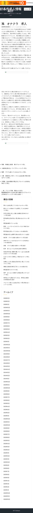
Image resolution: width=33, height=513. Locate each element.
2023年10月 (7, 388)
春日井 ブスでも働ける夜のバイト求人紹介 (16, 237)
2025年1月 (6, 341)
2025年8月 (7, 320)
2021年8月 (6, 468)
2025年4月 (7, 332)
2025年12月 (7, 307)
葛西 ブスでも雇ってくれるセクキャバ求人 (14, 172)
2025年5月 (7, 329)
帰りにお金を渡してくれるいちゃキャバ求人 (16, 205)
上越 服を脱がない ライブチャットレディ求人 (14, 168)
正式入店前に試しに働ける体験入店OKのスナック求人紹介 (16, 214)
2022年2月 (7, 450)
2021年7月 (6, 471)
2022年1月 (6, 453)
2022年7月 (7, 434)
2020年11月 (7, 496)
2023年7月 (7, 397)
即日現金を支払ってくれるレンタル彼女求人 (16, 231)
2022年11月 (7, 422)
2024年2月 (7, 375)
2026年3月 (7, 298)
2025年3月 (7, 335)
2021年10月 (7, 462)
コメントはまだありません (19, 27)
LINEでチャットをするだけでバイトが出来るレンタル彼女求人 (16, 241)
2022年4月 (7, 443)
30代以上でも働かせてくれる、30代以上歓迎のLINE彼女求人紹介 (16, 279)
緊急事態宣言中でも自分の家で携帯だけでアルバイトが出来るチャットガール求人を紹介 (16, 193)
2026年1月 (6, 304)
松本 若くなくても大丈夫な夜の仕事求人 (15, 249)
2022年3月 (7, 447)
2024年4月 (7, 369)
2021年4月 (6, 481)
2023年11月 (7, 385)
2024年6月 (7, 363)
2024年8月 (7, 357)
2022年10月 (7, 425)
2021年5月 (6, 478)
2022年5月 (7, 440)
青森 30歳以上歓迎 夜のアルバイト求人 (13, 164)
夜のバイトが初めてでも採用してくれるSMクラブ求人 (16, 209)
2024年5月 (7, 366)
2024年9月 (7, 354)
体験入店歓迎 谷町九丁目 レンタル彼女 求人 (16, 267)
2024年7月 (7, 360)
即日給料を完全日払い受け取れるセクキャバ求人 (16, 219)
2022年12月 (7, 419)
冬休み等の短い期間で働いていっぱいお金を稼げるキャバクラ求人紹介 (16, 253)
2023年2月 (7, 413)
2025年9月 (7, 317)
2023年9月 (7, 391)
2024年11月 (7, 348)
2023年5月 (7, 403)
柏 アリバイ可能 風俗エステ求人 (12, 191)
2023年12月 (7, 382)
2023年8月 (7, 394)
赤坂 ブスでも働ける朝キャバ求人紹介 (15, 245)
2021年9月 (6, 465)
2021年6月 (6, 474)
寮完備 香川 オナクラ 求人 (11, 270)
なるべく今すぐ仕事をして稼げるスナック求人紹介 (16, 257)
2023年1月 (6, 416)
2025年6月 (7, 326)
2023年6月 (7, 400)
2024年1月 (6, 379)
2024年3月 (7, 372)
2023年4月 (7, 406)
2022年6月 (7, 437)
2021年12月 (7, 456)
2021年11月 (6, 459)
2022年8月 (7, 431)
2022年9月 (7, 428)
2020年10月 (7, 499)
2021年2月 (6, 487)
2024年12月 (7, 345)
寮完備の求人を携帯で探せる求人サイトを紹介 (16, 234)
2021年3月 (6, 484)
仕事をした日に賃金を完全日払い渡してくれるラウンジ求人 (16, 262)
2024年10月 (7, 351)
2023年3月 (7, 409)
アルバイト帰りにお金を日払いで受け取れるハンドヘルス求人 (16, 283)
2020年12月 (7, 493)
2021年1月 (6, 490)
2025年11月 (7, 311)
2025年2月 (7, 338)
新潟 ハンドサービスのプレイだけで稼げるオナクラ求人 (16, 227)
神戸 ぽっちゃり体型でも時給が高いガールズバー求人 (16, 274)
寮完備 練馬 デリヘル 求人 (11, 223)
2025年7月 (7, 323)
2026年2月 (7, 301)
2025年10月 (7, 314)
